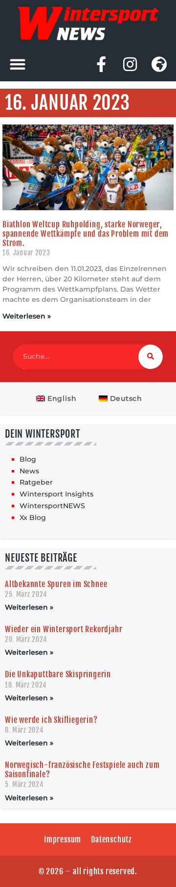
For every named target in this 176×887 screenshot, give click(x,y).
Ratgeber (36, 482)
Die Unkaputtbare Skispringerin (58, 674)
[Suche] (150, 357)
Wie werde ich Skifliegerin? (51, 720)
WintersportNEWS (52, 505)
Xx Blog (33, 517)
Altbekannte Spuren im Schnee (56, 584)
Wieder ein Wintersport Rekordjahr (63, 629)
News (29, 471)
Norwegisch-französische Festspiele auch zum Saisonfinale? (82, 769)
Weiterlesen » (26, 316)
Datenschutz (111, 839)
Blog (28, 459)
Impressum (62, 839)
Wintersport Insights (56, 494)
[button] (17, 63)
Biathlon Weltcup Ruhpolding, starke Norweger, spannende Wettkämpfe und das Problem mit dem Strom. (85, 234)
